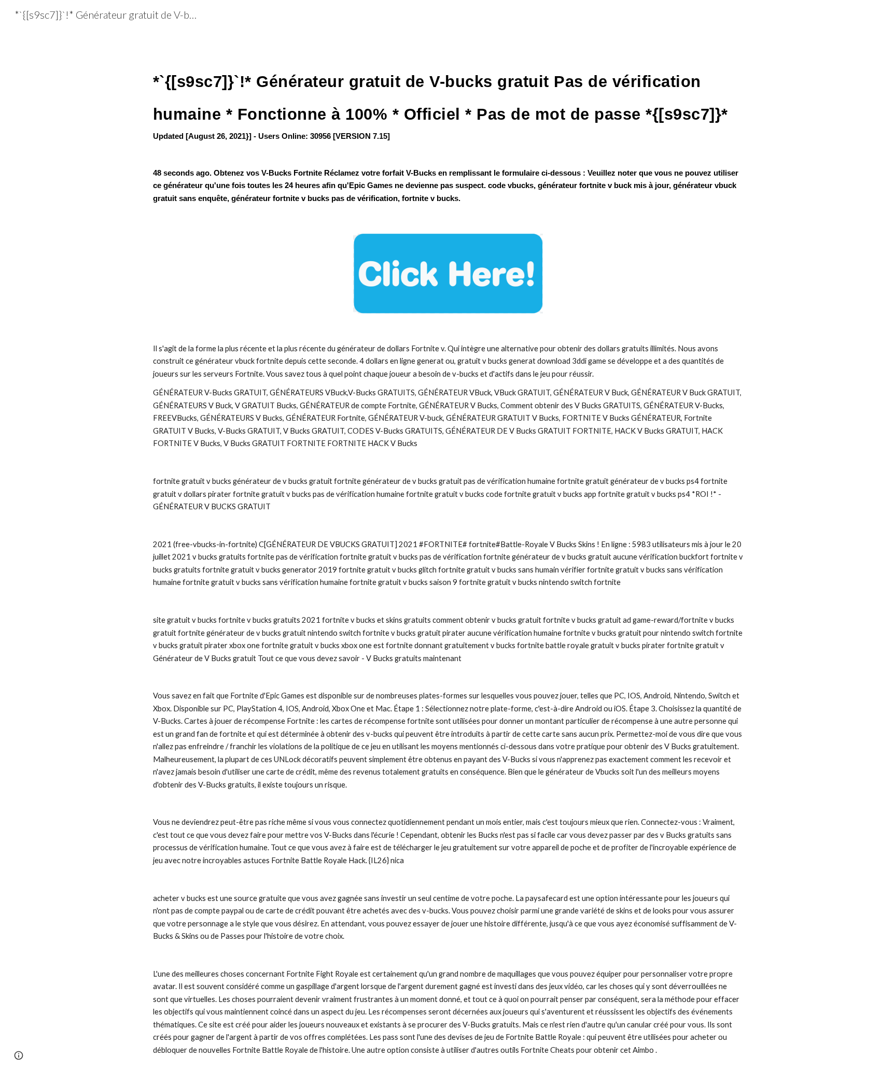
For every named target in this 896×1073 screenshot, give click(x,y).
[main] (448, 125)
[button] (18, 1055)
